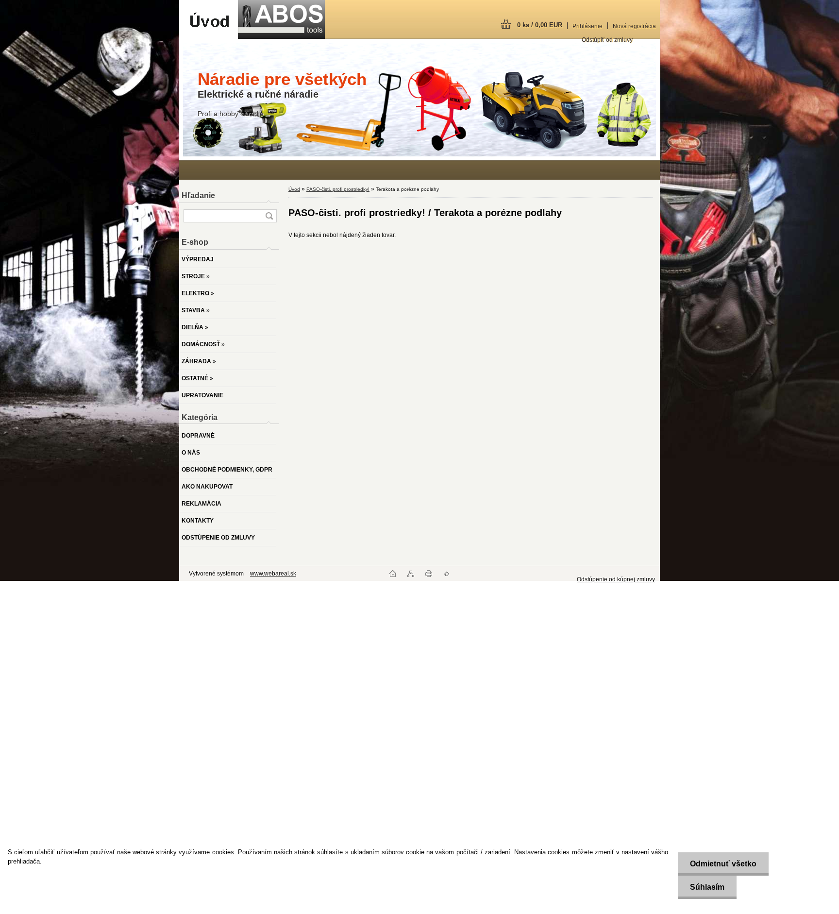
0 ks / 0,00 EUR (539, 25)
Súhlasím (707, 887)
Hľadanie (198, 195)
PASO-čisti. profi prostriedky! (337, 189)
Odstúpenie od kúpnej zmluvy (616, 579)
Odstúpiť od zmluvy (607, 39)
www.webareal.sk (273, 573)
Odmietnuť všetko (723, 864)
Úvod (294, 189)
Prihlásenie (587, 26)
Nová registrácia (634, 26)
